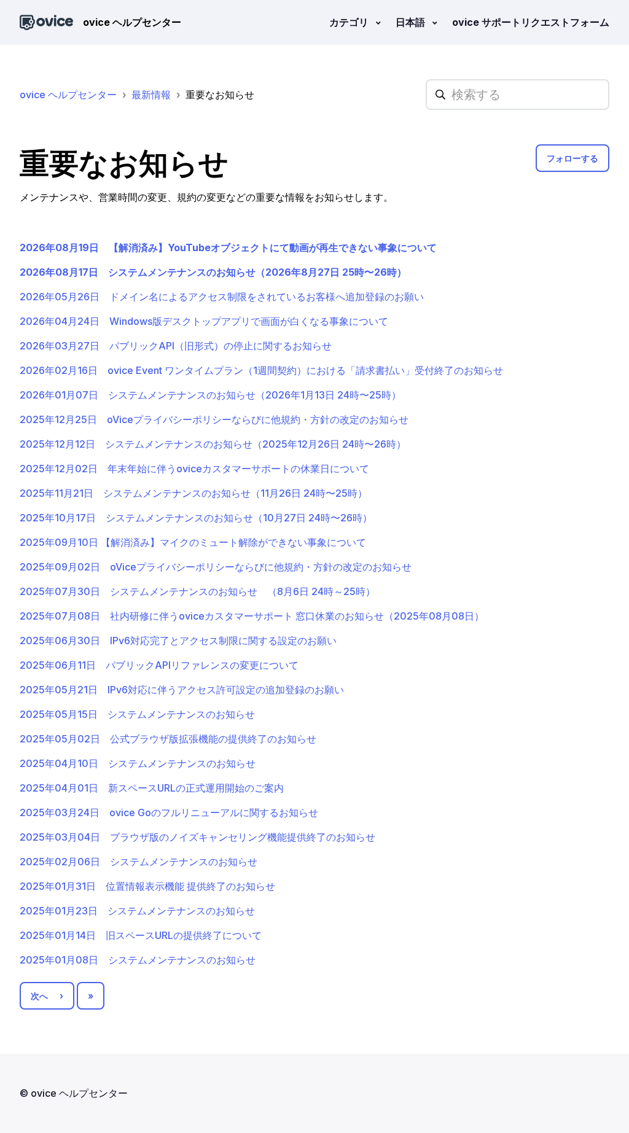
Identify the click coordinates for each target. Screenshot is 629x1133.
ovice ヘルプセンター (68, 94)
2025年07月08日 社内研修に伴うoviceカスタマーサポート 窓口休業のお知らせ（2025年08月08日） (252, 616)
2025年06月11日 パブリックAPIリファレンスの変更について (159, 665)
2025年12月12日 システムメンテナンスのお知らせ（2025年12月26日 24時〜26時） (213, 444)
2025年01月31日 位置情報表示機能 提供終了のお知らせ (147, 886)
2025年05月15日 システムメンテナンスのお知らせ (137, 714)
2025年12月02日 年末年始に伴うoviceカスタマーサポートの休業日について (194, 468)
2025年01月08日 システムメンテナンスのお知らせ (138, 960)
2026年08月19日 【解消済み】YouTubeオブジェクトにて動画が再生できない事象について (228, 247)
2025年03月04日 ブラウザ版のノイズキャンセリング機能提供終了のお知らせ (197, 837)
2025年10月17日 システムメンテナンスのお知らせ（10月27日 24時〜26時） (196, 518)
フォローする (572, 158)
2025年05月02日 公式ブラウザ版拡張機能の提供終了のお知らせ (168, 739)
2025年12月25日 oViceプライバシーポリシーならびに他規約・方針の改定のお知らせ (214, 419)
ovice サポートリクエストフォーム (530, 22)
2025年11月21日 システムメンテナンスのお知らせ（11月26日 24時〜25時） (193, 493)
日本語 (412, 22)
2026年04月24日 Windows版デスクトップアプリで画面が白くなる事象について (204, 321)
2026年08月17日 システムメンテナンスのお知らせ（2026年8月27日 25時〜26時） (213, 272)
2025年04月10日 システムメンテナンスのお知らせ (138, 763)
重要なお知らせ (220, 94)
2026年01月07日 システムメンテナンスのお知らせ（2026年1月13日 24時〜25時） (210, 395)
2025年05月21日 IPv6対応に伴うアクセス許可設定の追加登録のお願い (182, 689)
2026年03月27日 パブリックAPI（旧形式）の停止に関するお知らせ (176, 346)
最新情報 (151, 94)
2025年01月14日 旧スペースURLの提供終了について (141, 935)
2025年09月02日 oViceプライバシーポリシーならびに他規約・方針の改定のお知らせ (216, 567)
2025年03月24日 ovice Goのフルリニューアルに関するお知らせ (169, 812)
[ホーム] (46, 22)
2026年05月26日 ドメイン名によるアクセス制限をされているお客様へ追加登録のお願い (222, 296)
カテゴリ (350, 22)
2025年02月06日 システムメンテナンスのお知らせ (138, 861)
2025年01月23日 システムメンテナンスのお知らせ (137, 911)
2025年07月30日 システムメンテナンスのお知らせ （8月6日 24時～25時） (197, 591)
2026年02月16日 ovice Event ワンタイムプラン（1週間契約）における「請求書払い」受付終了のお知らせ (261, 370)
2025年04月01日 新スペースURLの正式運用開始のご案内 (152, 788)
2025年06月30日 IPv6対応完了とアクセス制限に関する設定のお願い (178, 640)
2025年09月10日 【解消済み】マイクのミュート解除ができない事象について (193, 542)
